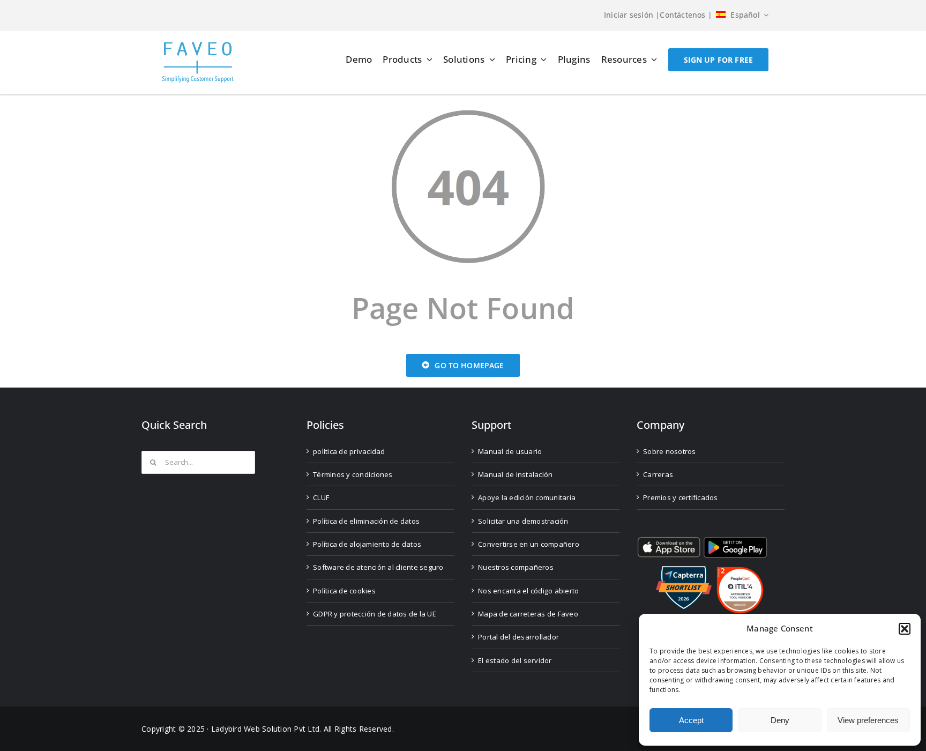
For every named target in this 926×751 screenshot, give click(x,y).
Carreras (658, 474)
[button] (904, 628)
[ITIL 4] (740, 571)
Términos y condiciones (353, 474)
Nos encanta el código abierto (528, 591)
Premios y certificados (680, 497)
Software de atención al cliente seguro (378, 567)
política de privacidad (349, 451)
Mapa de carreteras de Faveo (528, 614)
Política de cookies (344, 591)
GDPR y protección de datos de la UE (374, 614)
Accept (691, 720)
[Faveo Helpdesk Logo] (198, 46)
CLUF (321, 497)
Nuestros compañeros (516, 567)
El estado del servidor (515, 660)
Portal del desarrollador (518, 637)
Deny (780, 720)
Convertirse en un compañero (528, 544)
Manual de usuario (510, 451)
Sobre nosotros (669, 451)
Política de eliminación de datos (366, 521)
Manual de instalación (515, 474)
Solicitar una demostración (523, 521)
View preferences (868, 720)
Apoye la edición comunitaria (527, 497)
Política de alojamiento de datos (367, 544)
